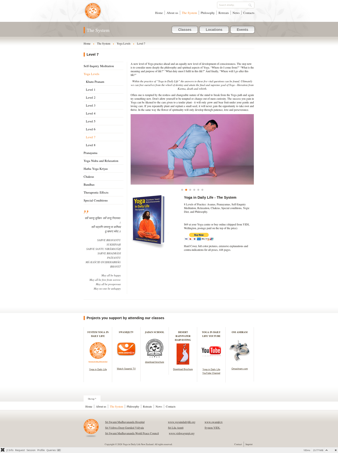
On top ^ (92, 398)
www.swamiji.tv (214, 422)
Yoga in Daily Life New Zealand (93, 13)
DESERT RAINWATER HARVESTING (183, 336)
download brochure (154, 362)
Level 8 (90, 145)
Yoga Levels (91, 74)
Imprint (249, 444)
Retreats (223, 13)
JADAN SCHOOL (154, 332)
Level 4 (90, 113)
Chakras (89, 176)
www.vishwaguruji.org (182, 433)
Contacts (248, 13)
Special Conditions (96, 200)
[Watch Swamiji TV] (126, 363)
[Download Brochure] (183, 363)
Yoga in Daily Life (98, 369)
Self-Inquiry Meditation (99, 66)
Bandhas (89, 184)
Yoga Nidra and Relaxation (101, 161)
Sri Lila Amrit (175, 427)
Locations (214, 30)
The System (189, 13)
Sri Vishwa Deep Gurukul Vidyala (124, 427)
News (236, 13)
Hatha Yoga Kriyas (96, 168)
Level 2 (90, 97)
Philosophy (208, 13)
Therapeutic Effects (96, 192)
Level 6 (90, 129)
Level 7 (90, 137)
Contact (238, 444)
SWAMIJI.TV (126, 332)
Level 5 (90, 121)
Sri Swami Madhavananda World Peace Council (132, 433)
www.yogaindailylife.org (181, 422)
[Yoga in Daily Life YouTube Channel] (211, 363)
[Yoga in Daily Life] (97, 363)
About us (172, 13)
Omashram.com (239, 368)
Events (242, 30)
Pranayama (90, 153)
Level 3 (90, 105)
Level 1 (90, 89)
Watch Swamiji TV (126, 368)
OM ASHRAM (240, 332)
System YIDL (212, 427)
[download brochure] (154, 356)
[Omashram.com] (239, 363)
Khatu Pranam (95, 81)
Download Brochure (183, 369)
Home (159, 13)
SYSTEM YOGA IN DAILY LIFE (98, 334)
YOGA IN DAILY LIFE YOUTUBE (211, 334)
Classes (184, 30)
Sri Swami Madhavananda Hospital (125, 422)
